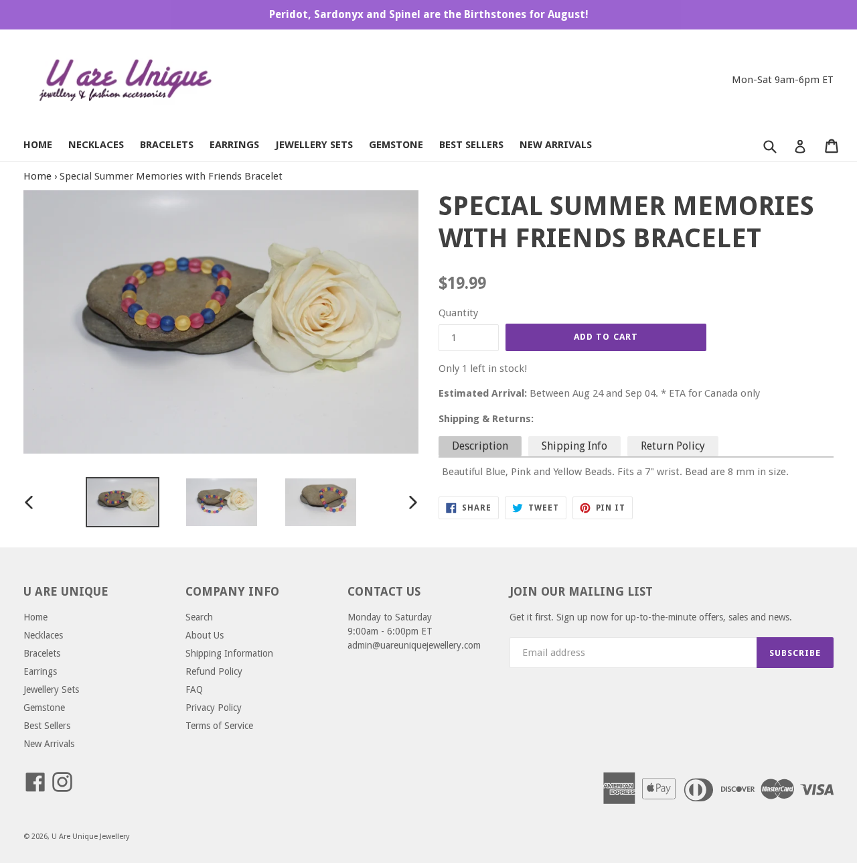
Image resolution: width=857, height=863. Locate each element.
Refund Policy (213, 671)
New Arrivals (556, 145)
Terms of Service (219, 725)
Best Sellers (471, 145)
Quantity (458, 313)
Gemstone (396, 145)
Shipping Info (574, 446)
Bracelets (166, 145)
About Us (204, 635)
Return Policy (673, 446)
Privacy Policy (213, 707)
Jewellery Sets (314, 145)
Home (37, 145)
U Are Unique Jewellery (90, 836)
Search (199, 617)
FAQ (194, 689)
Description (480, 446)
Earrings (234, 145)
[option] (122, 502)
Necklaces (96, 145)
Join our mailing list (581, 591)
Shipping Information (229, 653)
